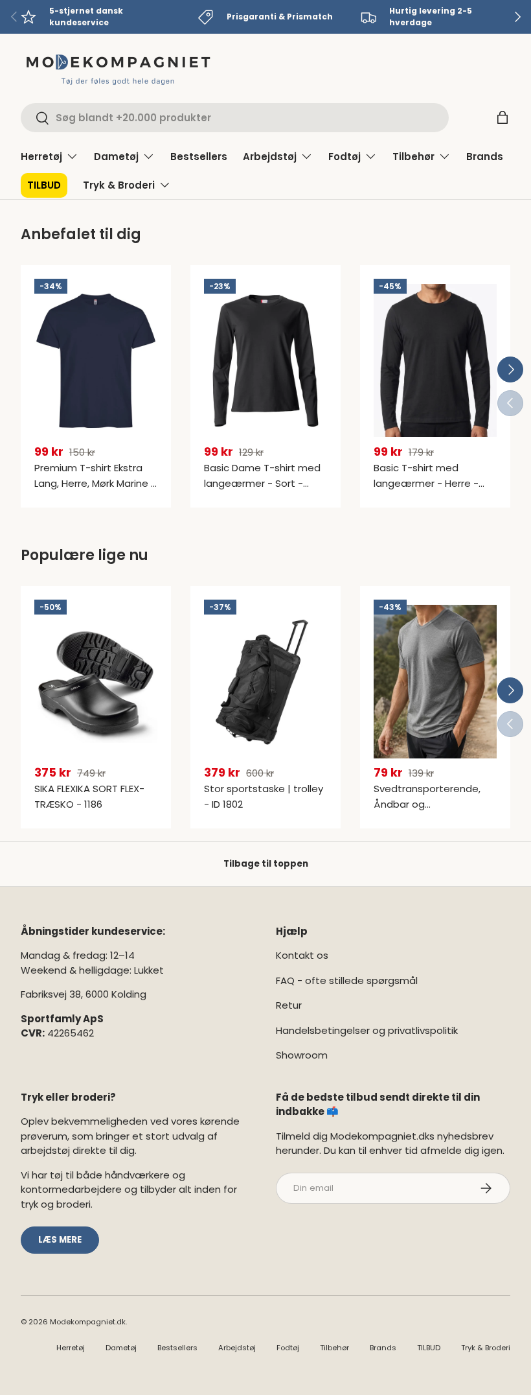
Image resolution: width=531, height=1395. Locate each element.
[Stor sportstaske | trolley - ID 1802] (265, 682)
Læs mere (60, 1240)
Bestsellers (198, 156)
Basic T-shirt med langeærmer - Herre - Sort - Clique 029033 (426, 483)
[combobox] (235, 117)
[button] (502, 117)
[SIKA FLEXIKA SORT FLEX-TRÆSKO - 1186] (95, 682)
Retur (289, 1005)
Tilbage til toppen (265, 864)
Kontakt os (302, 955)
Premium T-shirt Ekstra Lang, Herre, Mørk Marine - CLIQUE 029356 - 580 (95, 483)
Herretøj (70, 1347)
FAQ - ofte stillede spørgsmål (347, 980)
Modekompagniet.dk (88, 1322)
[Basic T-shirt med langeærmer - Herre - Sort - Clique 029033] (435, 361)
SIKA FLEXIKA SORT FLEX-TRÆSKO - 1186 (89, 796)
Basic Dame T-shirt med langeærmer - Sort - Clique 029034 (262, 483)
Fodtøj (288, 1347)
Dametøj (121, 1347)
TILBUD (44, 185)
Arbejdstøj (237, 1347)
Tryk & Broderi (485, 1347)
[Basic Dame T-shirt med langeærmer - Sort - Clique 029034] (265, 361)
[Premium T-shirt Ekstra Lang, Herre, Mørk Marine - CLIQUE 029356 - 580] (95, 361)
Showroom (302, 1055)
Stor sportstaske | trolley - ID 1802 (263, 796)
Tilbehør (334, 1347)
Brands (484, 156)
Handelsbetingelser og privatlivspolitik (367, 1030)
